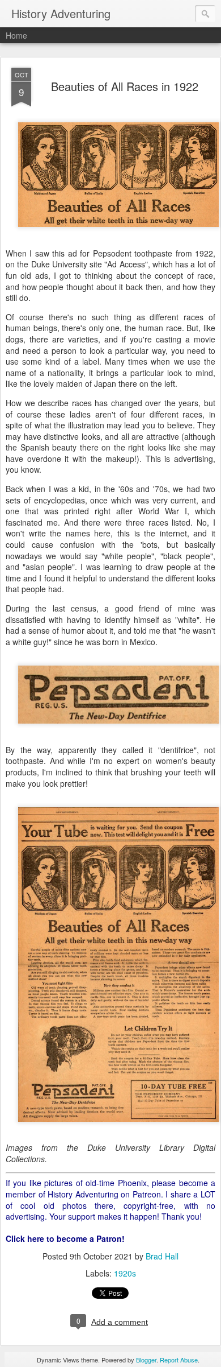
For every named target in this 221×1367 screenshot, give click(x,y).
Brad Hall (162, 1256)
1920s (125, 1273)
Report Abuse (179, 1359)
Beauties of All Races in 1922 (124, 86)
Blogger (146, 1359)
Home (16, 35)
